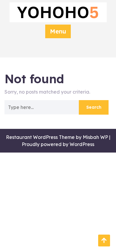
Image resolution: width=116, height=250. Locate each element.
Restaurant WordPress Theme (40, 137)
